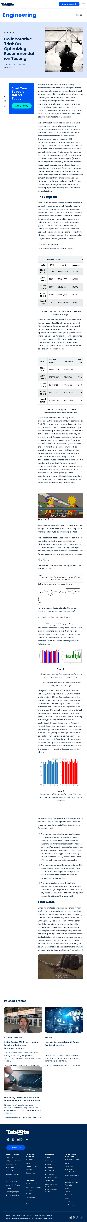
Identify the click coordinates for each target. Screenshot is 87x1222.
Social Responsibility (33, 1187)
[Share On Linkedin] (5, 96)
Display (67, 1192)
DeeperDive (30, 1173)
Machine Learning (13, 1037)
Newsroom (30, 1163)
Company (30, 1181)
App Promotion (70, 1205)
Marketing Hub (50, 1164)
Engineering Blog (51, 1167)
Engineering (19, 15)
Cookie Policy (10, 1215)
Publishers (29, 1160)
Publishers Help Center (51, 1191)
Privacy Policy (48, 1218)
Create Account (69, 4)
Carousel (68, 1195)
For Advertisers (12, 1154)
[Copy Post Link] (5, 106)
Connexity (10, 1171)
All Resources (50, 1157)
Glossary (48, 1161)
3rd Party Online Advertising (43, 1215)
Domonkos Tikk (11, 1065)
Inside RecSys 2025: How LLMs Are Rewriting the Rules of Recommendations (21, 1045)
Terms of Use (20, 1215)
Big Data (9, 32)
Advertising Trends (13, 1185)
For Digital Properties (30, 1155)
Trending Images (12, 1192)
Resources (49, 1154)
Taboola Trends (12, 1182)
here (65, 336)
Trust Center (49, 1181)
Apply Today (21, 105)
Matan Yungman (53, 1065)
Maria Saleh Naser (12, 1118)
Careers (29, 1190)
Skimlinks (29, 1170)
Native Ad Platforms (72, 1175)
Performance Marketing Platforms (72, 1171)
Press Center (30, 1197)
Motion (67, 1202)
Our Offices (30, 1194)
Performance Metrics (72, 1160)
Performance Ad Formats (71, 1184)
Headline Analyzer (13, 1195)
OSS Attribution (37, 1218)
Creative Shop (11, 1167)
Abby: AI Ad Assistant (13, 1161)
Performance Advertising (70, 1155)
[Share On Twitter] (5, 101)
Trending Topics (12, 1188)
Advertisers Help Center (51, 1185)
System (48, 1037)
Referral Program (12, 1174)
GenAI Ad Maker (12, 1164)
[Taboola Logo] (7, 4)
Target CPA (69, 1166)
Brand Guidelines (51, 1171)
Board (28, 1204)
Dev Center (49, 1174)
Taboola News (31, 1166)
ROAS (67, 1163)
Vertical (67, 1198)
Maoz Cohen (10, 65)
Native (67, 1188)
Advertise (9, 1157)
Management (31, 1200)
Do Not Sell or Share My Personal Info (18, 1218)
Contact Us (16, 1147)
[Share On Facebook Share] (5, 91)
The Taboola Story (32, 1184)
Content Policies (51, 1177)
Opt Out (29, 1215)
